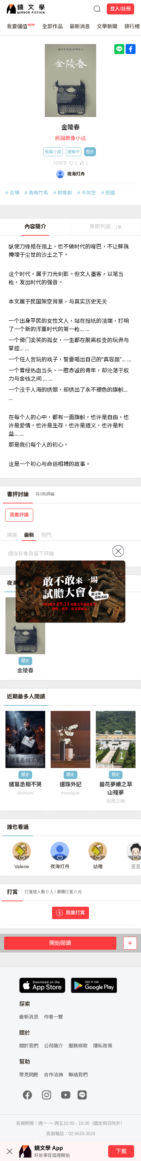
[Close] (118, 551)
